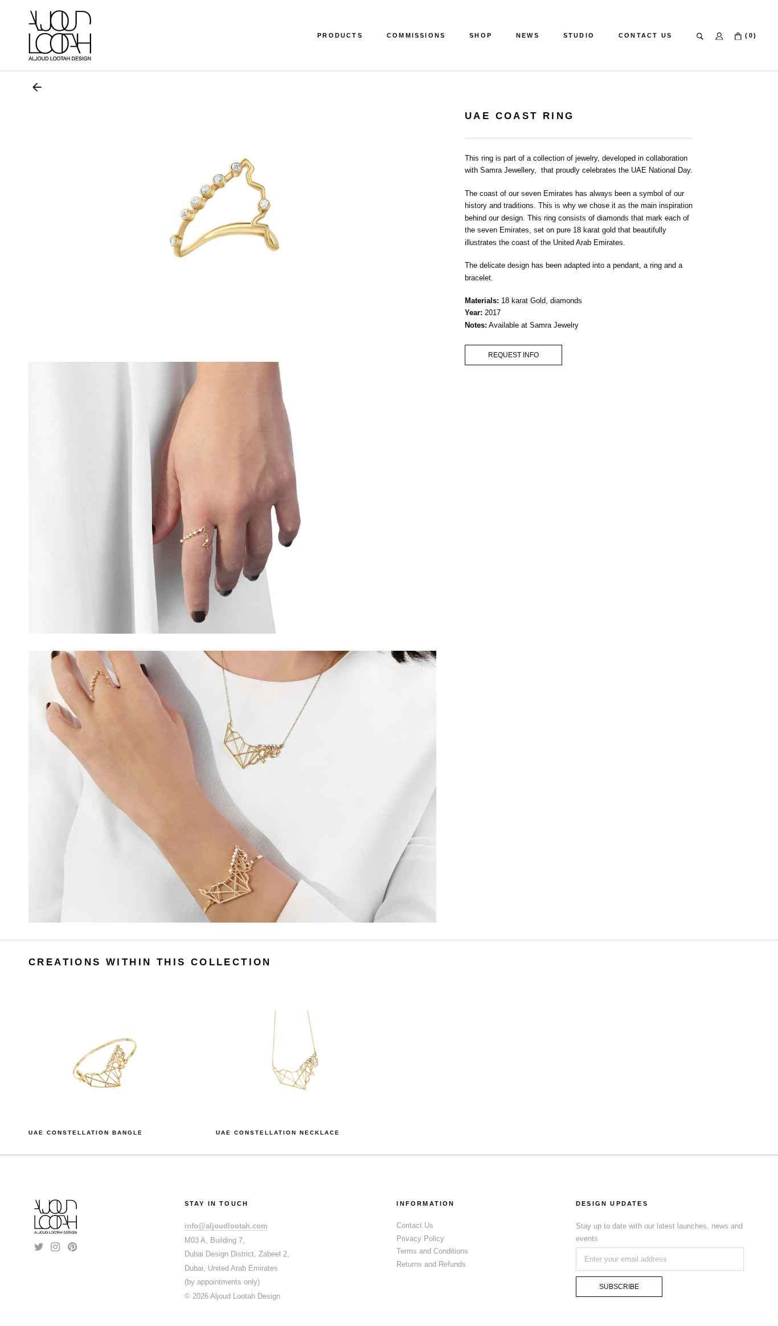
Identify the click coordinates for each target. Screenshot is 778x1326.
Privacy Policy (420, 1238)
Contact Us (645, 35)
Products (340, 35)
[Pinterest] (72, 1246)
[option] (108, 1073)
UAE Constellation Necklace (278, 1132)
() (749, 35)
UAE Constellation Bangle (85, 1132)
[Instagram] (55, 1246)
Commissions (416, 35)
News (527, 35)
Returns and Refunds (431, 1264)
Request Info (513, 355)
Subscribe (619, 1287)
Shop (480, 35)
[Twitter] (38, 1246)
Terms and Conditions (432, 1251)
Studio (579, 35)
